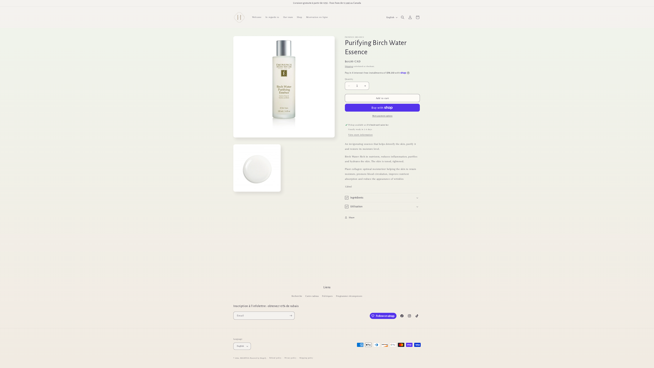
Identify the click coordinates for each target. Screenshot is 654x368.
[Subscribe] (290, 316)
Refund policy (275, 358)
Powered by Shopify (258, 358)
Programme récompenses (349, 296)
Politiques (327, 296)
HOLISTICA (244, 358)
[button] (402, 17)
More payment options (382, 116)
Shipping (349, 66)
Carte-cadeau (312, 296)
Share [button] (352, 217)
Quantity (349, 79)
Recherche (297, 296)
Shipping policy (306, 358)
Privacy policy (290, 358)
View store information (360, 134)
